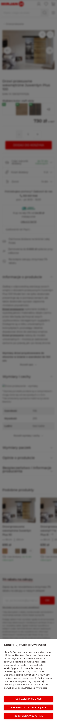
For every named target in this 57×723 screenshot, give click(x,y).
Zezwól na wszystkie (28, 716)
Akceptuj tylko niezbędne (28, 707)
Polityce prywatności (36, 688)
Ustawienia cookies (28, 699)
